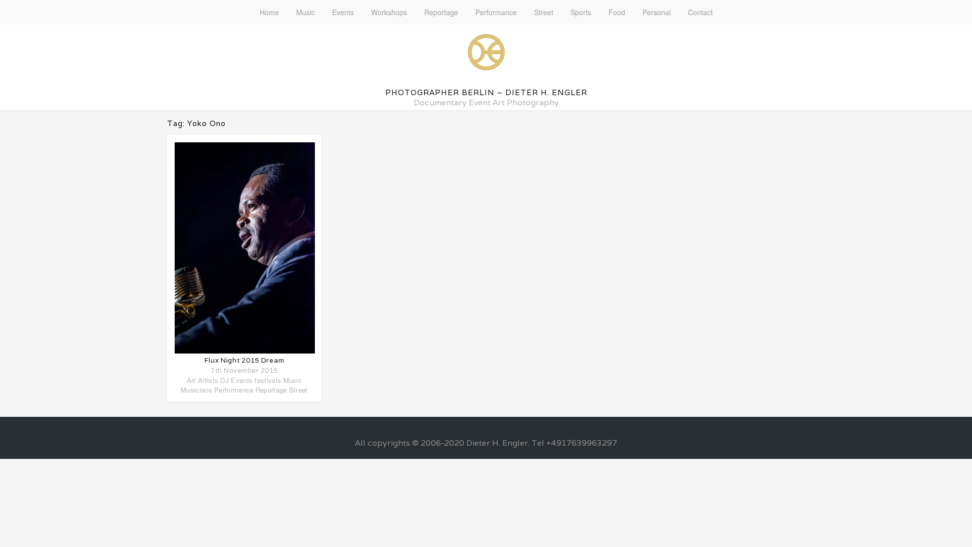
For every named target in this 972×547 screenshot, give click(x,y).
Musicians (196, 390)
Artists (208, 380)
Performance (496, 12)
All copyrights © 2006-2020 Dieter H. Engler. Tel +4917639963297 (486, 443)
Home (269, 12)
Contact (700, 12)
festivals (268, 380)
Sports (581, 12)
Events (343, 12)
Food (617, 12)
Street (543, 12)
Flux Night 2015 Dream (245, 360)
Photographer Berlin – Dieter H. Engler (486, 92)
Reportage (441, 12)
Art (191, 380)
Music (305, 12)
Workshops (389, 12)
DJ (224, 380)
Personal (656, 12)
